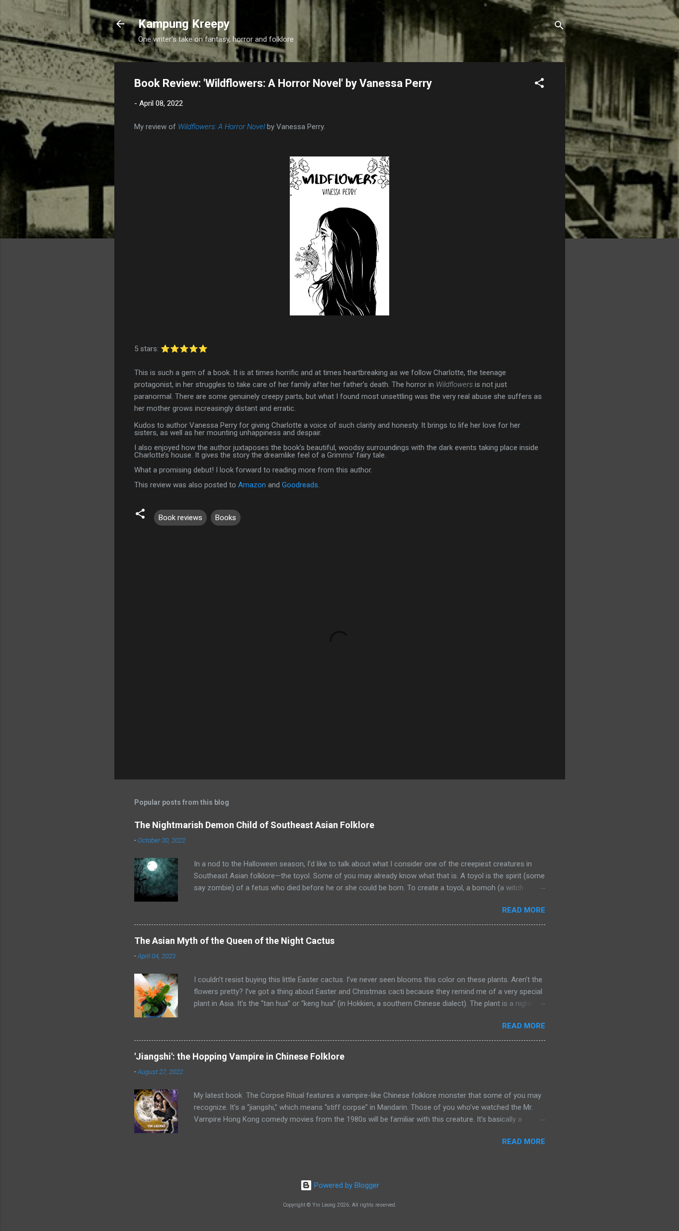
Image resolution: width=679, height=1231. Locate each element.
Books (225, 517)
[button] (539, 84)
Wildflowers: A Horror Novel (221, 126)
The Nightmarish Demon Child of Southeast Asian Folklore (254, 825)
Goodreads (300, 484)
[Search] (559, 27)
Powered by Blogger (345, 1185)
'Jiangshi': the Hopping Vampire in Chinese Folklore (239, 1056)
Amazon (252, 484)
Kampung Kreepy (184, 24)
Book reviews (180, 517)
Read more (523, 910)
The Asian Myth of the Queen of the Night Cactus (234, 940)
